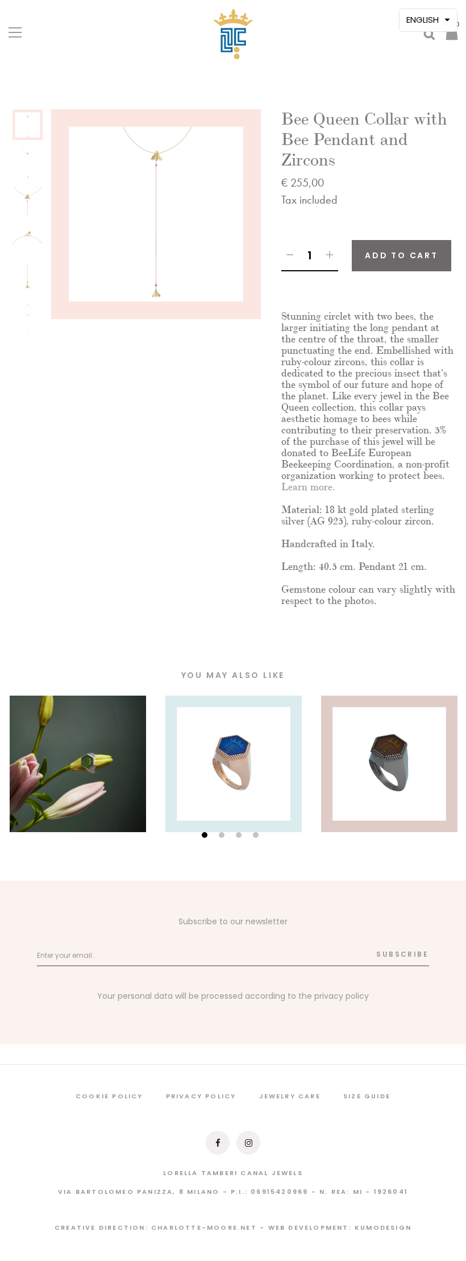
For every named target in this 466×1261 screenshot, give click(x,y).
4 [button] (257, 836)
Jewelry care (290, 1096)
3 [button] (240, 836)
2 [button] (223, 836)
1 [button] (206, 836)
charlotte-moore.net (204, 1227)
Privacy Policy (201, 1096)
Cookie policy (109, 1096)
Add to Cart (401, 255)
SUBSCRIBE (402, 954)
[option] (27, 128)
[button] (428, 20)
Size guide (366, 1096)
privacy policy (341, 996)
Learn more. (308, 487)
